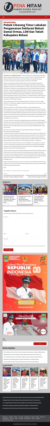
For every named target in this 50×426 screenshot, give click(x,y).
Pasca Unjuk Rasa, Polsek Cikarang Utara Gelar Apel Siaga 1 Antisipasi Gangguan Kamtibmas (14, 175)
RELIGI (33, 418)
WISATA (38, 418)
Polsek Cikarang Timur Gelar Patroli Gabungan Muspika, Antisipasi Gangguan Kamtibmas (36, 175)
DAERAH (14, 372)
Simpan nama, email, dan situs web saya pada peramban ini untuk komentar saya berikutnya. (25, 245)
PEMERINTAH (15, 373)
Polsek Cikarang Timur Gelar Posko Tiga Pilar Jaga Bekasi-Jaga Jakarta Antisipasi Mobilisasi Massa (9, 199)
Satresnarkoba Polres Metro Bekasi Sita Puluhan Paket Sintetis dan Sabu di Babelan (21, 361)
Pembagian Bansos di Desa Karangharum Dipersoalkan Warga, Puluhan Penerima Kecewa (25, 198)
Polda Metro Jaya (9, 170)
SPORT (16, 418)
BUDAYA (21, 418)
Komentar (6, 216)
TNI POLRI (13, 22)
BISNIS (37, 416)
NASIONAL (5, 416)
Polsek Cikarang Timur (25, 170)
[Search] (46, 17)
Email (27, 233)
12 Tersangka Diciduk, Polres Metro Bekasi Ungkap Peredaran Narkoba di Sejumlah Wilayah (39, 199)
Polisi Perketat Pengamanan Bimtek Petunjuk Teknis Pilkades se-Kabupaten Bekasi (21, 359)
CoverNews (28, 424)
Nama (5, 233)
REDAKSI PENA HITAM (8, 420)
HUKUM (5, 22)
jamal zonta (6, 38)
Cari (4, 339)
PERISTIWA (9, 22)
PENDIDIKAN (6, 418)
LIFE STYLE (9, 193)
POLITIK (12, 418)
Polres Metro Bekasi (16, 170)
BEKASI (15, 416)
